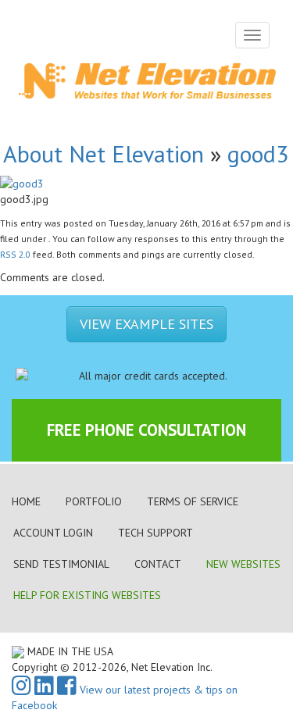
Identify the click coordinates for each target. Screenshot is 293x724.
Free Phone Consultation (146, 429)
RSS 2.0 (15, 254)
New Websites (243, 564)
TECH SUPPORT (155, 533)
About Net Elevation (103, 153)
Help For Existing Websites (87, 595)
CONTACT (157, 564)
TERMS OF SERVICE (192, 501)
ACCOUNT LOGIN (53, 533)
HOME (26, 501)
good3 (257, 153)
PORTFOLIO (94, 501)
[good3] (22, 182)
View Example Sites (146, 324)
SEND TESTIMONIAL (61, 564)
